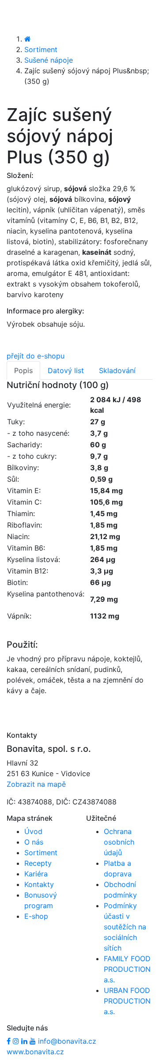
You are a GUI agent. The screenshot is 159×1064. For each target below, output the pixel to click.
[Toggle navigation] (19, 16)
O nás (33, 842)
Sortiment (40, 49)
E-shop (36, 916)
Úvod (33, 831)
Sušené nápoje (48, 60)
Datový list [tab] (66, 370)
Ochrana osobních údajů (119, 842)
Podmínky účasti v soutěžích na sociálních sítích (125, 926)
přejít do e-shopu (35, 355)
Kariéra (36, 873)
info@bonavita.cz (67, 1041)
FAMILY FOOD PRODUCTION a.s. (127, 969)
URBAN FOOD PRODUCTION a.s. (127, 1001)
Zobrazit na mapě (36, 784)
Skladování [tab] (117, 370)
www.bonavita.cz (35, 1051)
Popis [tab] (23, 370)
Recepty (38, 863)
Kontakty (39, 884)
